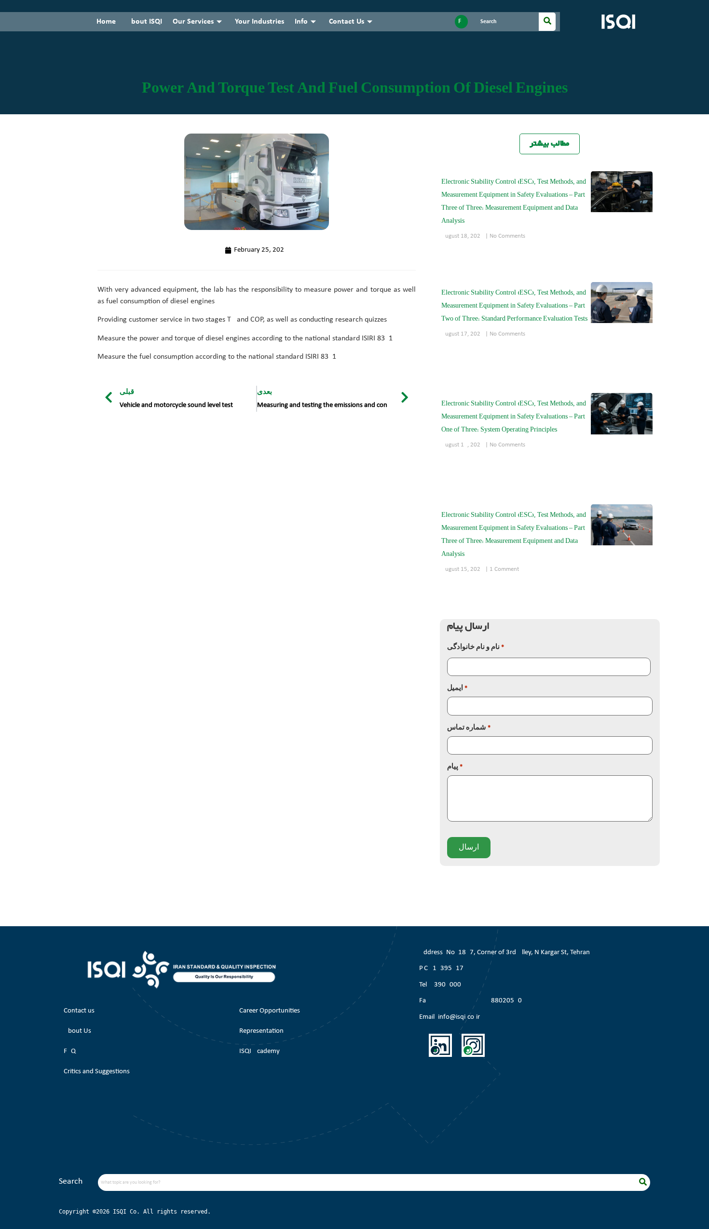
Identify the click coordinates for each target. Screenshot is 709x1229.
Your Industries (259, 22)
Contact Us (346, 22)
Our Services (193, 22)
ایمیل (457, 688)
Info (301, 22)
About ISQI (144, 22)
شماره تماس (469, 727)
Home (106, 22)
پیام (455, 766)
